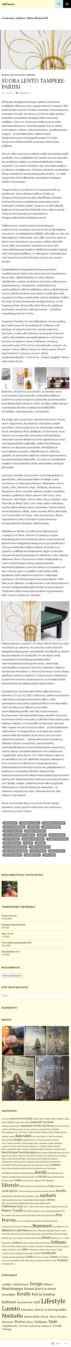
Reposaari (42, 1226)
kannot (29, 1168)
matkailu (48, 1195)
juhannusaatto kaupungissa (24, 1162)
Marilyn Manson (21, 1196)
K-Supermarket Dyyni (23, 1165)
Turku (29, 1257)
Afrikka (36, 1119)
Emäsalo (55, 1140)
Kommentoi (24, 93)
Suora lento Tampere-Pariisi (34, 83)
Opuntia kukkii (50, 1206)
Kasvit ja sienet (45, 1289)
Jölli (12, 1165)
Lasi (37, 1302)
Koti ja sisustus (43, 1294)
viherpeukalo (15, 1260)
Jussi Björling (56, 1162)
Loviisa (20, 1191)
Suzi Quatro (64, 1246)
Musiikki (22, 1203)
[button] (13, 378)
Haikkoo (50, 1146)
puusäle (27, 1221)
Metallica (43, 1200)
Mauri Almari (23, 1200)
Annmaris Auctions (54, 823)
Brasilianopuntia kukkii (13, 924)
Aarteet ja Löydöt (21, 1118)
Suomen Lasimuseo (28, 1246)
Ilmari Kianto (7, 1156)
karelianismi (37, 1168)
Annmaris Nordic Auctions (36, 1125)
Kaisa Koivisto (7, 1168)
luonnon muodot (48, 1191)
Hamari (57, 1146)
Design (5, 75)
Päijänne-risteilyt (41, 1221)
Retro (30, 1322)
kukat (49, 1177)
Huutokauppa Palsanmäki (46, 1152)
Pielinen (34, 1215)
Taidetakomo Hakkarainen (39, 1250)
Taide (52, 1321)
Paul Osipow (16, 1215)
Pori (59, 1214)
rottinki (21, 1234)
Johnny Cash (25, 1159)
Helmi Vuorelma (23, 1149)
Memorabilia (34, 1200)
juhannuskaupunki (43, 1162)
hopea (49, 1149)
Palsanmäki (27, 1211)
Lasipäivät (37, 1180)
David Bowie (58, 1136)
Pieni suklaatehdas (44, 1215)
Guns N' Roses (22, 1146)
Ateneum (34, 1129)
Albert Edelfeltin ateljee (60, 1119)
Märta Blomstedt (40, 847)
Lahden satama (8, 1180)
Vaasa (53, 1257)
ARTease (8, 4)
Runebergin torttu (38, 1234)
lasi (31, 1180)
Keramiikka (9, 1294)
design (42, 835)
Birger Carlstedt (35, 831)
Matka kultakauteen (10, 1200)
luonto (61, 1190)
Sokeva (17, 1242)
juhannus (54, 1159)
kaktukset (17, 1168)
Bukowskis (24, 1135)
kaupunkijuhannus (27, 1173)
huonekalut (56, 1149)
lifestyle (10, 1185)
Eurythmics (17, 1143)
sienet (46, 1237)
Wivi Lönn (49, 855)
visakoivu (40, 1260)
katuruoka (52, 1168)
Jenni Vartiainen (60, 1156)
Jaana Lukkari (47, 1156)
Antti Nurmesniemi (14, 827)
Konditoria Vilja (32, 1177)
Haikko (44, 1146)
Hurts (64, 1149)
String (18, 1246)
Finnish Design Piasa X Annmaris (34, 1143)
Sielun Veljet (36, 1238)
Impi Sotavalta (12, 843)
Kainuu (56, 1165)
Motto (53, 1316)
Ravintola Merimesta (24, 1226)
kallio (23, 1168)
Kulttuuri (9, 1302)
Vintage (33, 1260)
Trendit (57, 1326)
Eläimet (48, 1284)
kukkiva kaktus (58, 1177)
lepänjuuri (50, 1180)
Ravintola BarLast (9, 1226)
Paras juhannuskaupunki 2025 (17, 942)
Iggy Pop (60, 1152)
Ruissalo (28, 1234)
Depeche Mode (7, 1140)
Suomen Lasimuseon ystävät (48, 1246)
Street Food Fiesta (9, 1246)
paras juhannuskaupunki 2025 (53, 1211)
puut (32, 1221)
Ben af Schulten (12, 831)
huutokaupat (57, 835)
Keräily (31, 75)
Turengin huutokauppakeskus (13, 1257)
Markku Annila (34, 1196)
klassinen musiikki (9, 1177)
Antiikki (6, 1284)
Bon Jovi (63, 1132)
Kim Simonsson (53, 1173)
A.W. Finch (6, 1119)
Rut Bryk (5, 1238)
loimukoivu (58, 1186)
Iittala (67, 1152)
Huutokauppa (18, 75)
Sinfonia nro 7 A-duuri (60, 1238)
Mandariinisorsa (8, 1196)
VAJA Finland (63, 1257)
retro (54, 1226)
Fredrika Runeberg (55, 1143)
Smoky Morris (7, 1243)
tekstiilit (37, 1253)
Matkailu (12, 1315)
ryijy (10, 1238)
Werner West (33, 855)
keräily (40, 843)
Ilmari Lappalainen (33, 839)
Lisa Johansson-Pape (15, 847)
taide (24, 1249)
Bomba (57, 1132)
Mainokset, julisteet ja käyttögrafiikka (44, 1309)
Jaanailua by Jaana (34, 1156)
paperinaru (36, 1211)
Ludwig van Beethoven (33, 1191)
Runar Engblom (12, 855)
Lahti (17, 1180)
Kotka (43, 1176)
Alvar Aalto (24, 1122)
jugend (28, 843)
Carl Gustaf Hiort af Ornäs (19, 835)
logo (51, 1186)
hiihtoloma (34, 1149)
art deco (33, 827)
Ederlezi (48, 1140)
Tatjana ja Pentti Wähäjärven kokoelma (17, 1253)
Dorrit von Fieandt (37, 1140)
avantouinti (42, 1129)
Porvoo (9, 1220)
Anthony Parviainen (61, 1126)
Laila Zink (25, 1180)
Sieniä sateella (9, 915)
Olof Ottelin (38, 851)
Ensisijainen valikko (67, 4)
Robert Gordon (60, 1230)
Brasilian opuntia (8, 1136)
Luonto (11, 1308)
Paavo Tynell (57, 851)
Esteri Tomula (7, 1143)
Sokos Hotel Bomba (42, 1243)
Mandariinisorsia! (10, 951)
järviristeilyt (6, 1165)
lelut (43, 1180)
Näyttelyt (8, 1322)
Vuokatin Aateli (50, 1260)
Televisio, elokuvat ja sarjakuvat (35, 1325)
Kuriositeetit (25, 1302)
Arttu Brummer (51, 827)
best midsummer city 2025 (12, 1132)
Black (52, 1132)
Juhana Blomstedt (43, 1159)
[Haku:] (35, 995)
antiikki (5, 1129)
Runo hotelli (62, 1234)
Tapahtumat (10, 1326)
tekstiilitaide (48, 1253)
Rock (3, 1234)
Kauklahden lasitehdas (11, 1173)
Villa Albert (25, 1260)
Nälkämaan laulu (12, 1206)
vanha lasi (6, 1260)
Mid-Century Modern (15, 851)
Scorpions (27, 1238)
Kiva (61, 1173)
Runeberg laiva (51, 1234)
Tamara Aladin (56, 1250)
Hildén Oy (42, 1149)
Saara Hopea (18, 1238)
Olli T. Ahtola (29, 1206)
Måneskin (29, 1203)
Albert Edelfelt (45, 1119)
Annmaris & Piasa (30, 823)
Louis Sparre (10, 1191)
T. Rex (18, 1250)
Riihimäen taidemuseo (37, 1230)
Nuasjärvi (47, 1203)
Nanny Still (38, 1203)
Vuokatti (62, 1260)
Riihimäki (50, 1230)
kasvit (44, 1168)
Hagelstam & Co (34, 1146)
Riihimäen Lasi (62, 1226)
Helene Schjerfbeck (9, 1149)
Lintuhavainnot (25, 1186)
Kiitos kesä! (8, 933)
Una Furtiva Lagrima (42, 1257)
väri (3, 1264)
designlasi (26, 1140)
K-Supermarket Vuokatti (41, 1165)
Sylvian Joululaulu (9, 1250)
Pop (53, 1215)
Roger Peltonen (12, 1234)
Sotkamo (58, 1242)
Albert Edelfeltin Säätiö (11, 1122)
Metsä (51, 1199)
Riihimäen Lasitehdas (15, 1230)
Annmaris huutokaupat (11, 1126)
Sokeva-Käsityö (28, 1243)
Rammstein (53, 1221)
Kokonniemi (21, 1177)
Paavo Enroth (62, 1206)
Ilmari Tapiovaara (57, 839)
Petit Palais (25, 1215)
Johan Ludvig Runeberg (11, 1159)
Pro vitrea (20, 1221)
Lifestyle (53, 1301)
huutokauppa (11, 839)
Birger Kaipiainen (42, 1132)
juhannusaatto (7, 1162)
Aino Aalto (10, 823)
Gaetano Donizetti (9, 1146)
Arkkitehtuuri (20, 1284)
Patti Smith (6, 1215)
